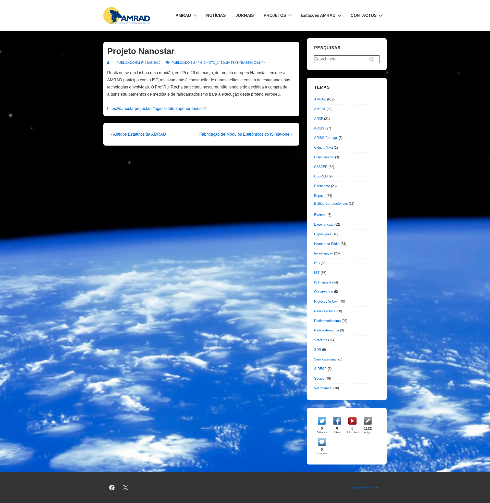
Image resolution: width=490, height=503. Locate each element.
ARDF (318, 119)
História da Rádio (326, 244)
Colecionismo (324, 157)
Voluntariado (323, 388)
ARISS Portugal (326, 138)
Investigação (323, 253)
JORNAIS (245, 15)
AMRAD (183, 15)
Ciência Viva (323, 147)
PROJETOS (275, 15)
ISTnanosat (322, 282)
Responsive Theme (363, 487)
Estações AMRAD (318, 15)
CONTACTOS (364, 15)
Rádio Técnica (324, 311)
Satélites (320, 340)
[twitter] (125, 487)
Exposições (323, 234)
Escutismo (322, 186)
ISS (317, 263)
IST (317, 273)
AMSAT (320, 109)
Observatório (323, 292)
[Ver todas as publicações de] (109, 63)
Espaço (319, 196)
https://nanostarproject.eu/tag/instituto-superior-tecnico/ (156, 108)
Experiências (323, 224)
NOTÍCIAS (216, 15)
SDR (317, 350)
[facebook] (112, 487)
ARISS (319, 128)
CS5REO (321, 176)
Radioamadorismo (327, 321)
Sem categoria (325, 359)
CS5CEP (320, 167)
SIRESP (320, 369)
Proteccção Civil (326, 301)
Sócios (319, 378)
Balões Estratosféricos (331, 203)
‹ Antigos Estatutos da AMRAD (138, 134)
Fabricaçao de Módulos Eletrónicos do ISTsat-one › (245, 134)
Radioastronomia (326, 330)
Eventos (320, 215)
